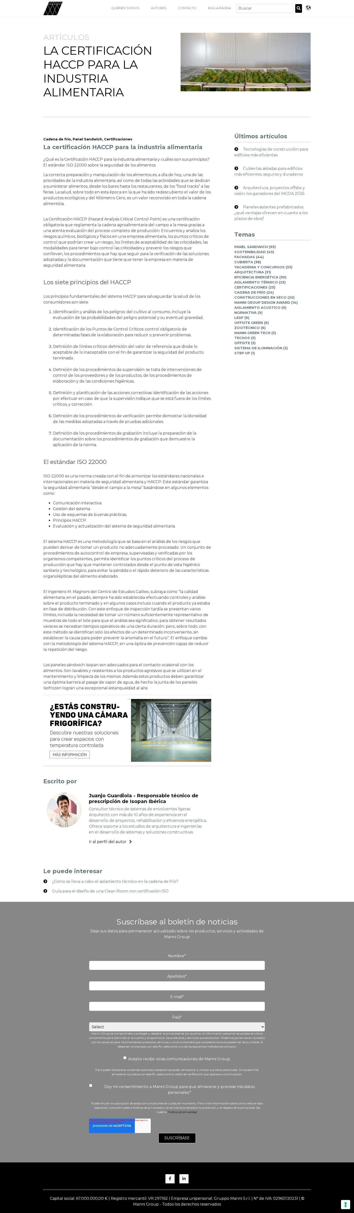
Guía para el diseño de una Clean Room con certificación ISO (110, 891)
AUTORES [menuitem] (158, 8)
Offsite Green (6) (251, 323)
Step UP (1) (244, 353)
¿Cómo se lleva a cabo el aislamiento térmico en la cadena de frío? (114, 881)
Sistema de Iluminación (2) (261, 348)
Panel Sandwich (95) (255, 247)
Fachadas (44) (249, 257)
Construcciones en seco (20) (264, 297)
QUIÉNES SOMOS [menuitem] (125, 8)
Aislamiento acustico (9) (260, 307)
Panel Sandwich (87, 139)
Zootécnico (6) (250, 328)
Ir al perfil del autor (108, 841)
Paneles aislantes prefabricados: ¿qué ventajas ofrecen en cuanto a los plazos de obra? (271, 213)
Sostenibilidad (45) (254, 252)
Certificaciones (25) (254, 287)
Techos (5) (245, 338)
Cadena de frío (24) (254, 292)
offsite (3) (245, 343)
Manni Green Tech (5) (255, 333)
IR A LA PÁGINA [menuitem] (219, 8)
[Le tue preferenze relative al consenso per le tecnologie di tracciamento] (345, 1204)
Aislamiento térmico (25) (260, 282)
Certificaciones (118, 139)
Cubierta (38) (247, 262)
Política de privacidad (182, 1112)
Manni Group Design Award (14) (266, 302)
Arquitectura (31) (252, 272)
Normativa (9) (248, 312)
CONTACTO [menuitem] (187, 8)
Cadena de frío (57, 139)
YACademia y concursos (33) (263, 267)
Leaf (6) (241, 318)
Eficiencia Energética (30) (260, 277)
